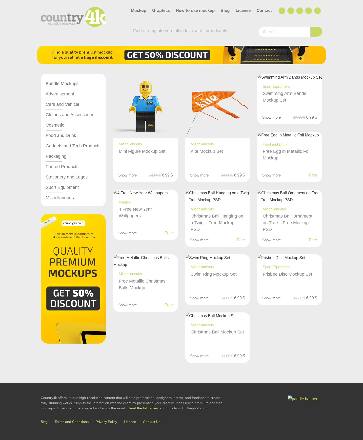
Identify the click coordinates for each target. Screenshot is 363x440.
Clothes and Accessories (70, 114)
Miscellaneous (60, 197)
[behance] (290, 11)
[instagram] (308, 11)
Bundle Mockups (62, 83)
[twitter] (299, 11)
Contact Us (151, 422)
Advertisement (60, 93)
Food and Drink (61, 135)
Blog (225, 10)
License (243, 10)
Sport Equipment (62, 187)
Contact (264, 10)
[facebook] (281, 11)
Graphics (161, 10)
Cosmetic (55, 125)
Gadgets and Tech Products (73, 145)
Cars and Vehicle (62, 104)
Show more (127, 175)
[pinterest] (317, 11)
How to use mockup (195, 10)
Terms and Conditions (72, 422)
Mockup (138, 10)
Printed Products (62, 166)
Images (125, 202)
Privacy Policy (106, 422)
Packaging (56, 156)
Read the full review (143, 408)
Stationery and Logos (67, 177)
